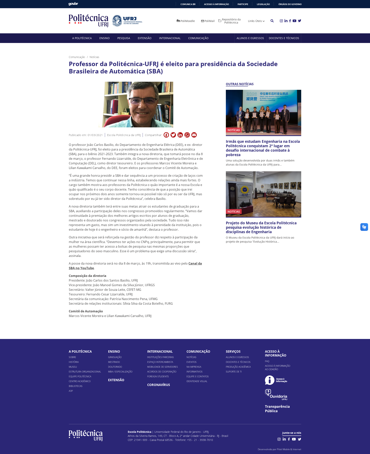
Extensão (144, 38)
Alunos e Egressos (250, 38)
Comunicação (198, 38)
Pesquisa (123, 38)
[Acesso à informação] (276, 380)
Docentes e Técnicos (284, 38)
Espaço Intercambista (160, 362)
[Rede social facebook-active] (289, 439)
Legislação (263, 4)
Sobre (72, 357)
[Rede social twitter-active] (299, 439)
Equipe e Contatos (198, 376)
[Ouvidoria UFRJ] (276, 394)
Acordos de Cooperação (161, 371)
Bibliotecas (75, 386)
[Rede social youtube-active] (294, 439)
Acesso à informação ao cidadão (277, 367)
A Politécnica (82, 38)
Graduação (115, 357)
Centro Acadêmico (80, 381)
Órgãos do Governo (290, 4)
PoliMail (209, 21)
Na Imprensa (194, 366)
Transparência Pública (277, 408)
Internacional (170, 38)
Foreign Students (158, 376)
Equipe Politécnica (80, 376)
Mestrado (114, 362)
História (74, 362)
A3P (71, 391)
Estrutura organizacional (85, 371)
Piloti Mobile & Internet (289, 449)
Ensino (104, 38)
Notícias (191, 357)
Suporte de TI (234, 371)
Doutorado (115, 366)
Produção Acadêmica (238, 366)
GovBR (73, 4)
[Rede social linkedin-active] (284, 439)
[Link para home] (86, 435)
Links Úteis (255, 21)
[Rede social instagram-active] (279, 439)
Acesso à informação (216, 4)
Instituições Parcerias (160, 357)
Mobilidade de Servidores (162, 366)
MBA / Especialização (120, 371)
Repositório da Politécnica (231, 21)
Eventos (192, 362)
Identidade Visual (197, 381)
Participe (243, 4)
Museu (73, 366)
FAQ (267, 361)
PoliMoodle (188, 21)
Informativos (195, 371)
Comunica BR (188, 4)
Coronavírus (158, 385)
